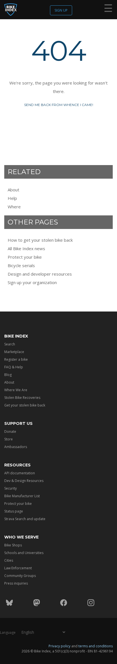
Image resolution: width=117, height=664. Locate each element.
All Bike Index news (26, 248)
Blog (8, 374)
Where (14, 206)
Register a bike (16, 359)
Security (10, 488)
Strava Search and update (24, 518)
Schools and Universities (23, 552)
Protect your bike (25, 257)
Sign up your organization (32, 282)
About (13, 190)
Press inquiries (16, 583)
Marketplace (14, 351)
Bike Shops (13, 545)
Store (8, 439)
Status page (13, 511)
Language (8, 632)
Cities (8, 560)
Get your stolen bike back (24, 405)
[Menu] (108, 9)
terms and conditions (95, 646)
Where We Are (15, 390)
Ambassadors (15, 446)
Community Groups (20, 575)
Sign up (61, 10)
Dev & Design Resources (23, 480)
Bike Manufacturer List (22, 496)
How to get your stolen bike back (40, 240)
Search (9, 344)
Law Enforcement (18, 568)
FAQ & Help (13, 367)
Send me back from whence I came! (58, 105)
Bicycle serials (21, 265)
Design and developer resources (40, 274)
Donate (10, 431)
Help (12, 198)
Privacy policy (59, 646)
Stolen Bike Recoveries (22, 397)
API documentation (19, 473)
